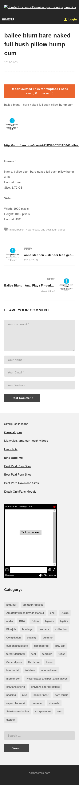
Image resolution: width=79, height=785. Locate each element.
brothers (44, 629)
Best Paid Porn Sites (17, 466)
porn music (61, 695)
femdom (47, 654)
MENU (9, 19)
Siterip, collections (16, 423)
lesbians (30, 670)
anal (52, 613)
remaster (37, 703)
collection (61, 629)
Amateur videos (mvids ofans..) (25, 613)
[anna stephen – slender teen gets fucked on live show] (39, 254)
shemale (54, 703)
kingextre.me (13, 457)
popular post (40, 695)
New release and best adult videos (45, 229)
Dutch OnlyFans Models (20, 491)
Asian (65, 613)
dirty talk (60, 645)
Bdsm (35, 621)
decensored (41, 645)
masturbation (16, 229)
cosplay (31, 637)
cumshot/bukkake (17, 645)
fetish (62, 654)
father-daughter (15, 654)
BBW (22, 621)
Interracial (12, 670)
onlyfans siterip (15, 686)
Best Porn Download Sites (21, 483)
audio (9, 621)
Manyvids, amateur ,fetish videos (26, 440)
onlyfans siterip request (45, 686)
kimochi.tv (10, 449)
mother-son (13, 678)
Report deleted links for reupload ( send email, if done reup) (39, 91)
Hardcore (34, 662)
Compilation (13, 637)
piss (24, 695)
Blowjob (11, 629)
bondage (27, 629)
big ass (49, 621)
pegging (11, 695)
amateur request (33, 604)
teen (59, 711)
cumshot (48, 637)
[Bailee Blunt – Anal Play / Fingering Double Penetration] (39, 285)
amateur (11, 604)
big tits (64, 621)
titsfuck (10, 719)
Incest (49, 662)
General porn (13, 432)
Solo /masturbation (17, 711)
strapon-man (43, 711)
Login (72, 19)
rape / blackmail (15, 703)
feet (33, 654)
